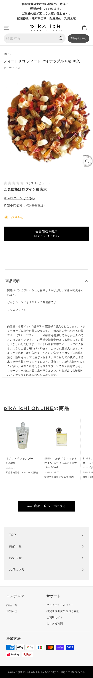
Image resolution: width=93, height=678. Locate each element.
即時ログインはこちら (19, 198)
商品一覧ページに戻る (49, 506)
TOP (6, 54)
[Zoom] (87, 161)
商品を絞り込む (79, 38)
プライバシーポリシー (60, 605)
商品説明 (12, 281)
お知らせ (11, 611)
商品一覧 (11, 605)
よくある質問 (54, 623)
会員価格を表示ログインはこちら (46, 234)
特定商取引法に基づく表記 (62, 611)
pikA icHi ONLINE (29, 408)
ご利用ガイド (54, 617)
